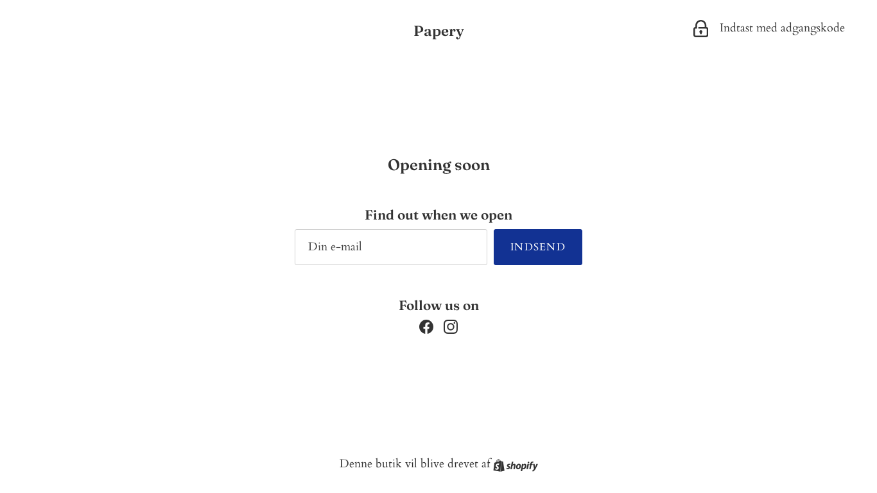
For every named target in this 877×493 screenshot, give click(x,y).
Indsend (538, 247)
